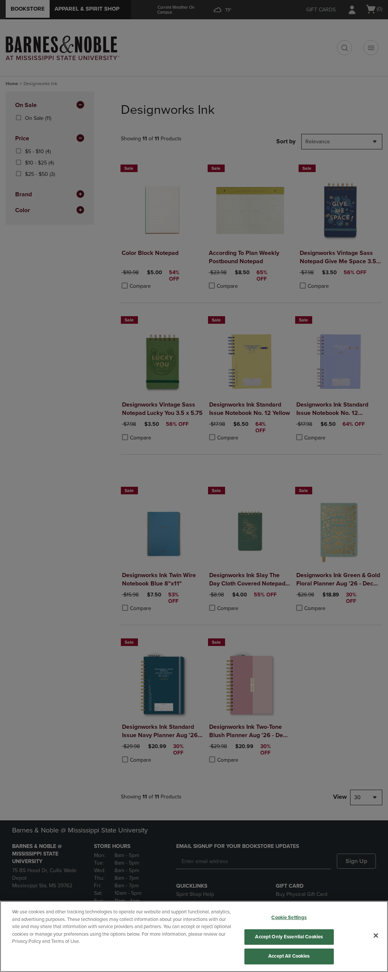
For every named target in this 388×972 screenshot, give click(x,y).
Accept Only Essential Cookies (289, 937)
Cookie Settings (289, 918)
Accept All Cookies (289, 956)
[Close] (376, 935)
